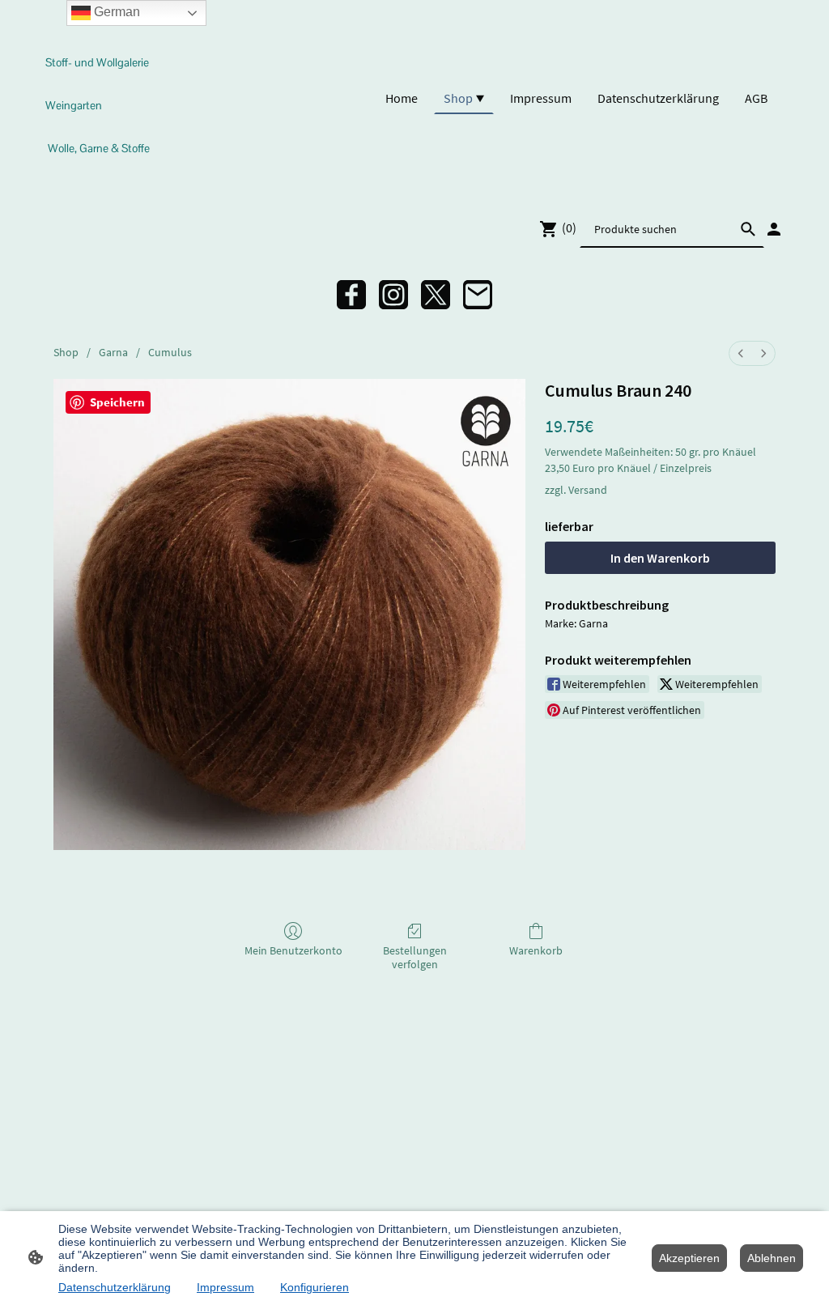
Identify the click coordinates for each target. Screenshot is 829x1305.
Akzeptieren (689, 1258)
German (115, 12)
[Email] (477, 294)
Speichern (117, 402)
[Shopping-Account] (774, 229)
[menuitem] (740, 353)
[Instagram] (393, 294)
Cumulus (170, 352)
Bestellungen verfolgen (415, 957)
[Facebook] (351, 294)
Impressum (225, 1287)
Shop (66, 352)
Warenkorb (536, 950)
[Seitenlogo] (101, 177)
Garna (113, 352)
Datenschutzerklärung (114, 1287)
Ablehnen (771, 1258)
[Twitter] (435, 294)
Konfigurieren (314, 1287)
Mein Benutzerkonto (293, 950)
